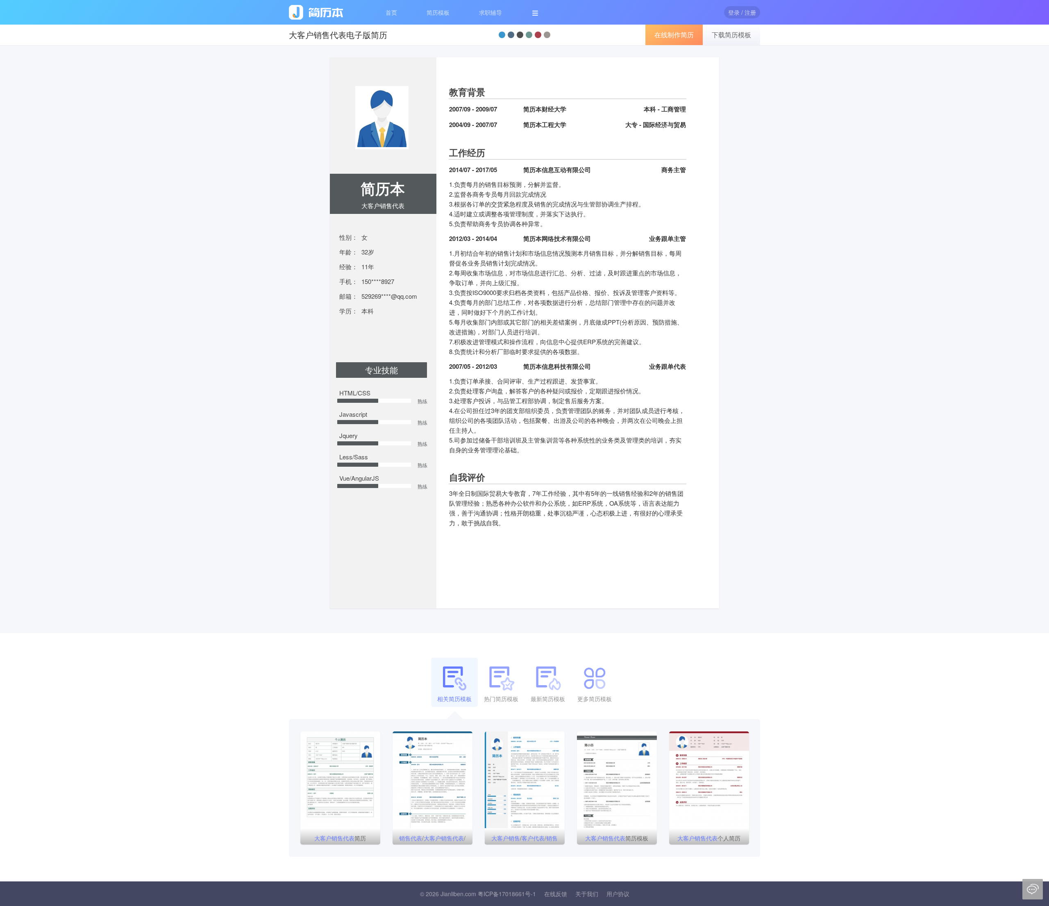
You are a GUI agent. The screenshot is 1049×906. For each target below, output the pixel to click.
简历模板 (438, 12)
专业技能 (381, 370)
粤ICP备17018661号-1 (507, 894)
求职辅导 (490, 12)
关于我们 (586, 894)
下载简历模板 (731, 34)
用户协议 (617, 894)
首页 (391, 12)
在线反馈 (555, 894)
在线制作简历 (674, 34)
